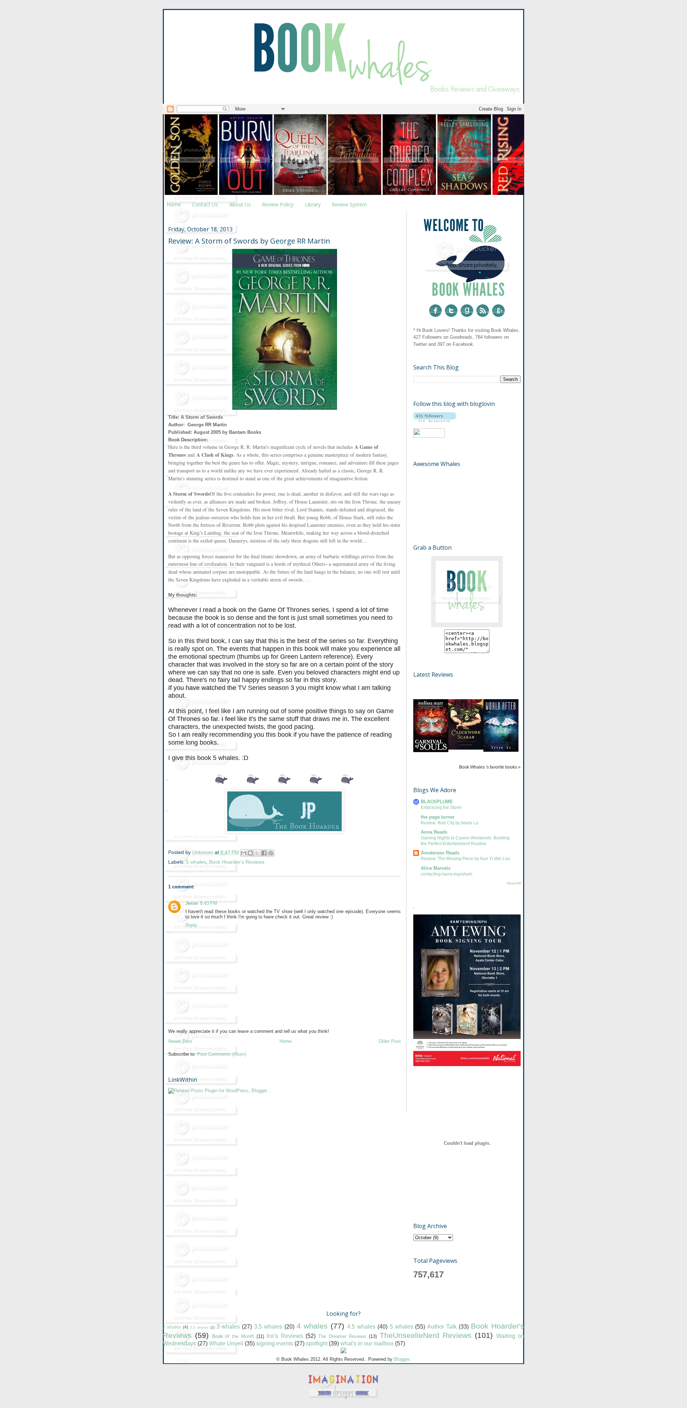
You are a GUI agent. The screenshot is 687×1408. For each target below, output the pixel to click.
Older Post (390, 1041)
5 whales (196, 862)
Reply (191, 925)
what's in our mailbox (367, 1343)
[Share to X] (257, 853)
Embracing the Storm (441, 807)
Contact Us (205, 204)
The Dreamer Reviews (342, 1336)
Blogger (401, 1359)
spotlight (316, 1343)
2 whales (172, 1327)
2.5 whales (199, 1327)
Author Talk (442, 1327)
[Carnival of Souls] (430, 750)
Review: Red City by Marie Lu (449, 822)
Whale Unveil (226, 1343)
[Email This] (243, 853)
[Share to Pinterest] (270, 853)
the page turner (437, 817)
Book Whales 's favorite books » (490, 767)
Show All (514, 883)
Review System (349, 204)
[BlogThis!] (250, 853)
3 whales (228, 1327)
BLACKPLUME (437, 801)
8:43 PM (208, 903)
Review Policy (277, 204)
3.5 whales (268, 1327)
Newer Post (180, 1041)
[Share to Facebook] (264, 853)
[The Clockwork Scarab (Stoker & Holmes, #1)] (465, 748)
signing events (274, 1343)
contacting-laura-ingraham (446, 874)
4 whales (312, 1326)
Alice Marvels (435, 868)
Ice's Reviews (285, 1336)
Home (174, 204)
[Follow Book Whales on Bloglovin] (434, 420)
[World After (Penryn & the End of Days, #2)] (500, 750)
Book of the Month (233, 1336)
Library (313, 204)
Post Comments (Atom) (221, 1054)
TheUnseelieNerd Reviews (426, 1335)
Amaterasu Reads (440, 852)
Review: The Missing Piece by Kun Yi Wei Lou (465, 858)
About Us (240, 204)
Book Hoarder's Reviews (236, 862)
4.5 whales (361, 1327)
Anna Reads (434, 832)
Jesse (191, 903)
